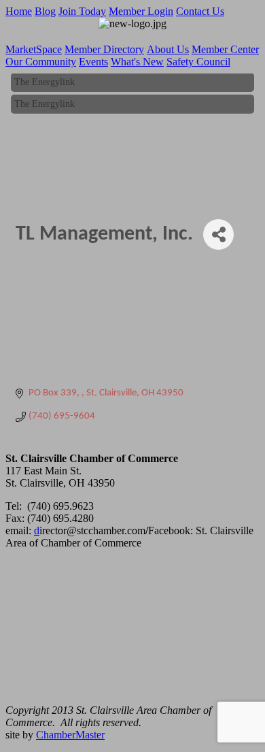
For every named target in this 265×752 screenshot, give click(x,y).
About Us (168, 49)
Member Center (225, 49)
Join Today (82, 11)
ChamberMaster (70, 734)
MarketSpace (33, 49)
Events (93, 61)
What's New (137, 61)
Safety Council (198, 61)
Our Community (40, 61)
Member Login (141, 11)
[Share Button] (218, 234)
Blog (45, 11)
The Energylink (44, 81)
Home (18, 11)
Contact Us (200, 11)
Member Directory (104, 49)
